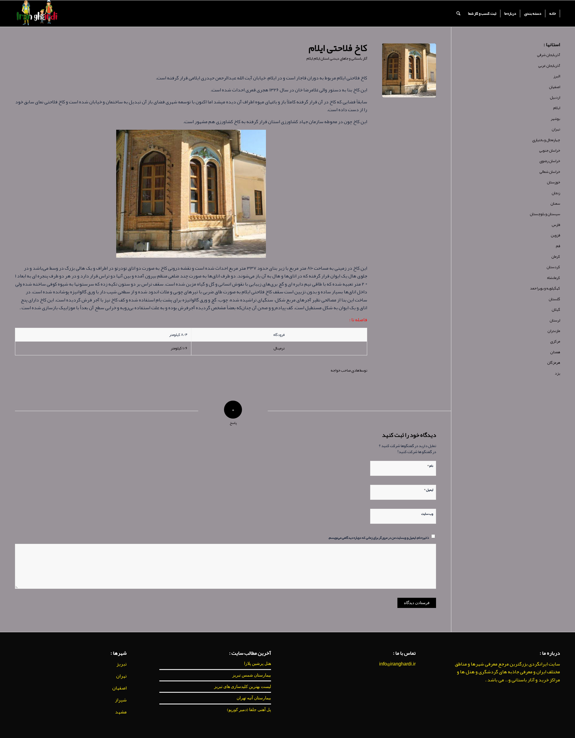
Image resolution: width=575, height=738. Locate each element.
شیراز (121, 700)
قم (558, 246)
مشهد (121, 712)
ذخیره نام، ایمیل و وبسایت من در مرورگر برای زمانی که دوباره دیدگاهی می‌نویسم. (378, 537)
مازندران (553, 331)
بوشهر (555, 119)
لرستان (555, 320)
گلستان (554, 299)
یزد (557, 373)
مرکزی (555, 341)
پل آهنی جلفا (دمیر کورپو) (249, 709)
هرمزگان (553, 362)
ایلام (309, 58)
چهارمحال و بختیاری (546, 140)
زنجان (556, 193)
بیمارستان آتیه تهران (254, 698)
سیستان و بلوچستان (545, 214)
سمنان (555, 203)
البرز (556, 76)
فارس (556, 225)
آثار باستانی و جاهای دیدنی (348, 58)
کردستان (553, 267)
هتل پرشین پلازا (257, 663)
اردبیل (555, 97)
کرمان (555, 256)
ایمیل (428, 489)
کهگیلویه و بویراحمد (545, 288)
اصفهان (554, 87)
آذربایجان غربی (549, 66)
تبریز (121, 664)
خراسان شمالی (549, 172)
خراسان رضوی (549, 161)
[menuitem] (552, 13)
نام (430, 465)
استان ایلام (321, 58)
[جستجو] (458, 13)
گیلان (556, 309)
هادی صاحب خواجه (345, 370)
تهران (556, 129)
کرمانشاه (553, 278)
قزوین (555, 235)
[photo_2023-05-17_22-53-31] (409, 70)
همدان (555, 352)
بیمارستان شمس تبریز (251, 675)
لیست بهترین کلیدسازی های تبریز (242, 686)
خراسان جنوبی (549, 150)
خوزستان (553, 182)
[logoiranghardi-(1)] (36, 13)
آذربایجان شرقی (548, 55)
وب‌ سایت (427, 513)
